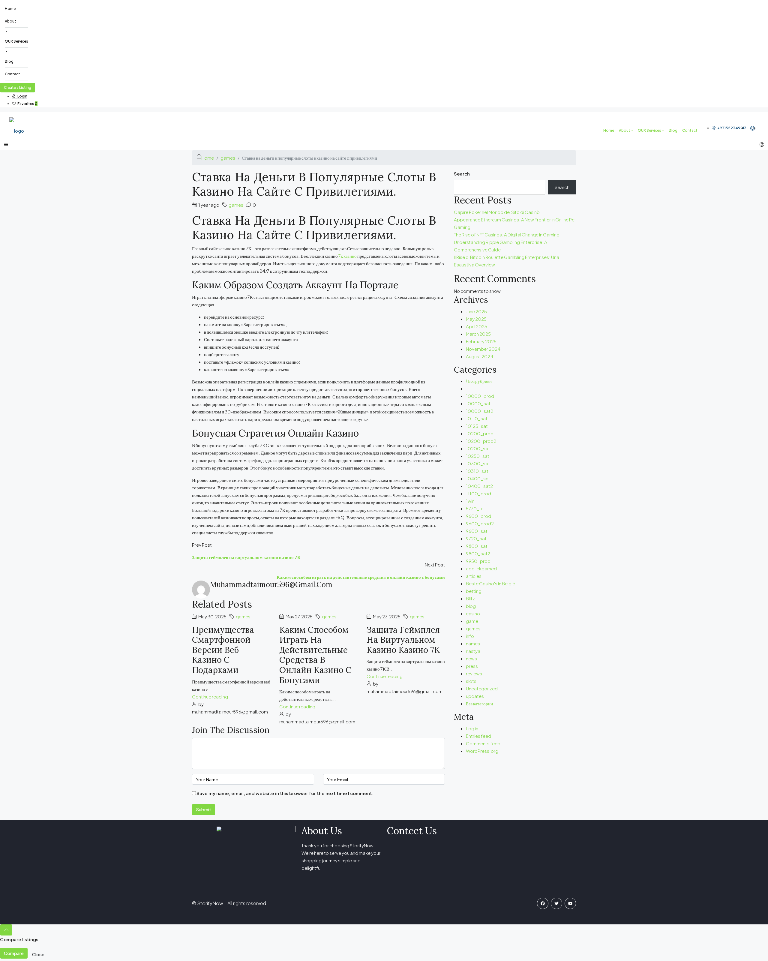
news (471, 658)
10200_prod (480, 433)
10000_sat (478, 403)
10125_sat (477, 426)
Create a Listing (17, 87)
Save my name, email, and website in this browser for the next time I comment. (285, 793)
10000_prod (480, 396)
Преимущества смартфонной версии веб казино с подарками (223, 649)
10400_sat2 (479, 486)
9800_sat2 (478, 553)
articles (474, 576)
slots (471, 681)
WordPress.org (482, 751)
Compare (14, 953)
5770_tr (474, 508)
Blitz (470, 598)
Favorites (27, 103)
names (473, 643)
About (10, 21)
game (472, 621)
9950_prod (478, 561)
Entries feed (478, 736)
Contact (12, 74)
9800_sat (477, 546)
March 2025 (478, 334)
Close (38, 954)
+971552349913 (731, 128)
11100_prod (478, 493)
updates (475, 696)
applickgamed (481, 568)
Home (10, 8)
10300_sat (478, 463)
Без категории (479, 703)
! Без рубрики (479, 381)
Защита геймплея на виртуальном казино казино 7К (403, 639)
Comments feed (483, 743)
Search (462, 173)
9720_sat (476, 538)
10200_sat (478, 448)
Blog (9, 61)
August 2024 (479, 356)
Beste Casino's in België (490, 583)
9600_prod (478, 516)
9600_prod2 (480, 523)
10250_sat (477, 456)
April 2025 (476, 326)
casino (473, 613)
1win (470, 501)
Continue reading (210, 696)
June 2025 (476, 311)
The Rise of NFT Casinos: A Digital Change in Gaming (507, 234)
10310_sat (477, 471)
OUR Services (16, 41)
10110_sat (477, 418)
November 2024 (483, 349)
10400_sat (478, 478)
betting (474, 591)
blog (471, 606)
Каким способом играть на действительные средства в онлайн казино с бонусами (315, 655)
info (470, 636)
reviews (474, 673)
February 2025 (481, 341)
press (472, 666)
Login (22, 96)
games (227, 158)
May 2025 (476, 319)
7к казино (347, 256)
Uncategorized (482, 688)
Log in (472, 728)
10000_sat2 (479, 411)
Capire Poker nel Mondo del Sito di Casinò (497, 212)
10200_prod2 (481, 441)
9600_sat (477, 531)
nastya (473, 651)
